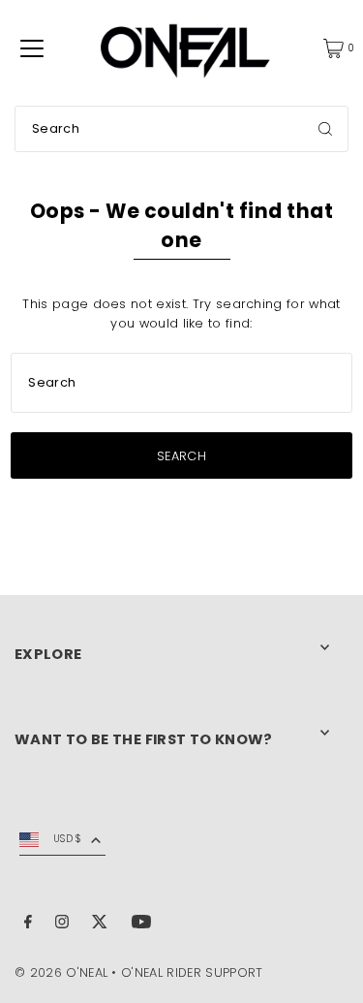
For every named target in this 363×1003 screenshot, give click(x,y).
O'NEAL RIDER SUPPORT (191, 972)
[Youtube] (141, 924)
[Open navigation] (32, 48)
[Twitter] (99, 924)
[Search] (325, 129)
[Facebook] (28, 924)
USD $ (67, 838)
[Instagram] (62, 924)
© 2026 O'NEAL (61, 972)
